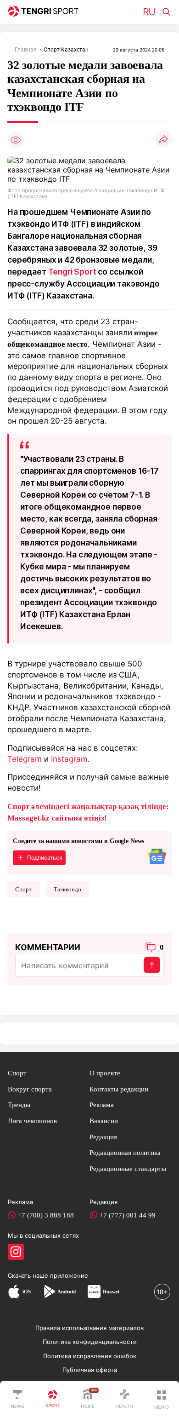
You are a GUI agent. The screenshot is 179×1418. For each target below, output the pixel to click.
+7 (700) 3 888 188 (46, 1215)
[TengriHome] (88, 1400)
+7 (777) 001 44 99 (128, 1215)
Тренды (19, 1104)
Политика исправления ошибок (89, 1356)
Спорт (23, 889)
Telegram (24, 759)
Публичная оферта (89, 1369)
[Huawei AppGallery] (94, 1291)
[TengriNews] (17, 1399)
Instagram (69, 759)
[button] (161, 1400)
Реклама (102, 1104)
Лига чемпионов (32, 1121)
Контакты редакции (119, 1089)
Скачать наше (29, 1275)
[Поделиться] (163, 140)
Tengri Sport (72, 271)
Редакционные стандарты (128, 1168)
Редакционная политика (125, 1152)
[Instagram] (16, 1252)
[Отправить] (152, 965)
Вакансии (104, 1121)
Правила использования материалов (89, 1328)
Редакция (103, 1137)
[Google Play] (49, 1291)
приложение (69, 1275)
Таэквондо (67, 889)
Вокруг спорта (30, 1089)
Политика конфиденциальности (90, 1341)
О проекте (105, 1073)
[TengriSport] (52, 1399)
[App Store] (14, 1291)
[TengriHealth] (124, 1399)
